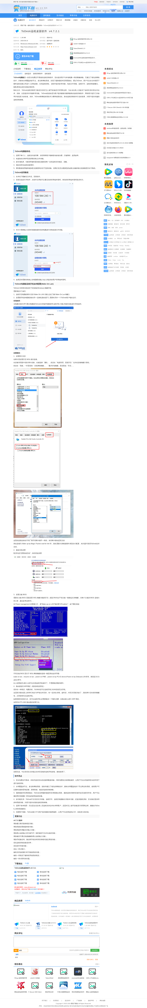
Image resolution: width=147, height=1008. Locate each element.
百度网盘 (110, 263)
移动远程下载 (44, 872)
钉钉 (122, 220)
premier (121, 227)
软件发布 (115, 1)
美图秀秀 (109, 256)
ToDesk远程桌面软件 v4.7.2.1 (91, 923)
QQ (112, 220)
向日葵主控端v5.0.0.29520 (113, 148)
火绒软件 (120, 253)
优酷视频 (110, 224)
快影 (113, 227)
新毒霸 (110, 253)
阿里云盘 (122, 263)
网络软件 (42, 20)
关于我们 (44, 1000)
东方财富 (116, 267)
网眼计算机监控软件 (111, 138)
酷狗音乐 (116, 231)
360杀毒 (115, 253)
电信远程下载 (22, 872)
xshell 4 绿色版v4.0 (80, 44)
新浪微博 (117, 220)
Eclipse (114, 260)
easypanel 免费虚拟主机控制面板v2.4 (117, 157)
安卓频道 (60, 15)
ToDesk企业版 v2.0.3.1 (49, 923)
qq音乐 (122, 231)
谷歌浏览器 (130, 235)
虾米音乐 (127, 231)
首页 (20, 15)
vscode (119, 260)
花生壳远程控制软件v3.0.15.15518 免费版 (118, 143)
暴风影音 (116, 224)
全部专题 (122, 1)
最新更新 (102, 1)
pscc (127, 256)
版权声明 (91, 1000)
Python (109, 260)
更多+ (96, 906)
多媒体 (75, 20)
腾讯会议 (119, 238)
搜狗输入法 (131, 242)
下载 (16, 928)
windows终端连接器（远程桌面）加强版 (118, 128)
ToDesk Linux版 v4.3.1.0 (25, 923)
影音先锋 (122, 224)
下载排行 (108, 1)
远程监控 (28, 73)
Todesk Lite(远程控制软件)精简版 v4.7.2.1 (69, 923)
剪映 (109, 227)
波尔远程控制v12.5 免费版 (113, 153)
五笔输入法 (112, 242)
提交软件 (67, 1000)
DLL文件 (97, 20)
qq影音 (113, 11)
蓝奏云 (128, 263)
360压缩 (110, 245)
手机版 (96, 1)
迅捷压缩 (115, 245)
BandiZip (127, 245)
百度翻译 (116, 249)
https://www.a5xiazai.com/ (28, 47)
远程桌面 (48, 73)
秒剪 (116, 227)
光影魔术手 (122, 256)
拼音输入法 (118, 242)
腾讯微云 (116, 263)
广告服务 (79, 1000)
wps (115, 238)
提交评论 (95, 950)
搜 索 (128, 7)
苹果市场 (73, 15)
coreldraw (115, 256)
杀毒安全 (83, 20)
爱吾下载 (16, 1)
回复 (96, 959)
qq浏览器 (111, 235)
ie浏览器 (123, 235)
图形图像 (67, 20)
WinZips (122, 245)
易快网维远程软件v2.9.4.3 (82, 53)
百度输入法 (120, 11)
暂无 (21, 50)
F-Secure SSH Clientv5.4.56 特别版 (116, 107)
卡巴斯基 (126, 253)
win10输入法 (125, 242)
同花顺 (122, 267)
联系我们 (56, 1000)
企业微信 (126, 220)
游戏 (90, 20)
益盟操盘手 (111, 267)
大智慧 (127, 267)
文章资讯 (86, 15)
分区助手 (127, 11)
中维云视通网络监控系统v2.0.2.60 (116, 117)
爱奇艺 (128, 224)
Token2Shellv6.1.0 (79, 48)
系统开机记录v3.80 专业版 (113, 112)
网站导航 (131, 1)
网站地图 (102, 1000)
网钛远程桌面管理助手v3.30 (114, 133)
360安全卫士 (106, 11)
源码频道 (46, 15)
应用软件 (50, 20)
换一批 (131, 164)
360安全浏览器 (88, 11)
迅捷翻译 (128, 249)
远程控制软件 (38, 73)
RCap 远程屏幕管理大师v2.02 (83, 39)
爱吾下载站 (31, 8)
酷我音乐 (110, 231)
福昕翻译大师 (111, 249)
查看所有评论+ (94, 933)
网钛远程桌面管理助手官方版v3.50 (116, 102)
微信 (109, 220)
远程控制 (39, 25)
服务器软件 (32, 20)
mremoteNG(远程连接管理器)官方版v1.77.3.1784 (85, 58)
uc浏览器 (117, 235)
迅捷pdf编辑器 (127, 238)
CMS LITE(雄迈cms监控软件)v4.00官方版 (85, 62)
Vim (123, 260)
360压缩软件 (97, 11)
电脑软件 (33, 15)
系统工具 (59, 20)
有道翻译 (122, 249)
